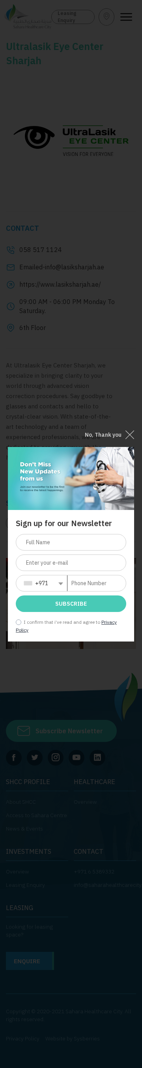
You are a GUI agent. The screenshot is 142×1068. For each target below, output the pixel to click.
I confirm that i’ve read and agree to (62, 622)
